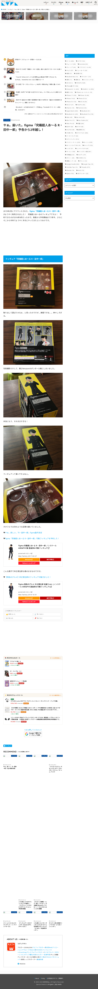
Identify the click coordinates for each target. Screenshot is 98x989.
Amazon (28, 559)
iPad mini (82, 108)
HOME (4, 9)
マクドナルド (82, 133)
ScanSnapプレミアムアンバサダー (31, 952)
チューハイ (71, 64)
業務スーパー (71, 161)
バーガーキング (72, 136)
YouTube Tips (72, 167)
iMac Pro (70, 123)
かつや (80, 127)
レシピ (70, 148)
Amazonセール (73, 89)
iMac (69, 117)
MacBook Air (72, 114)
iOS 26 (83, 102)
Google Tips (88, 164)
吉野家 (81, 130)
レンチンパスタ (82, 148)
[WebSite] (21, 964)
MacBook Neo (72, 76)
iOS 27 (70, 105)
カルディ (82, 155)
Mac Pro (71, 120)
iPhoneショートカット (84, 92)
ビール (70, 61)
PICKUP (80, 83)
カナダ (81, 61)
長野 (69, 73)
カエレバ (28, 553)
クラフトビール (85, 67)
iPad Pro (81, 105)
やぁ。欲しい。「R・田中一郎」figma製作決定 (23, 532)
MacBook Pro (88, 114)
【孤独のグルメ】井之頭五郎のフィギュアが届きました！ (28, 577)
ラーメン (71, 151)
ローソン (88, 142)
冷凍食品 (70, 155)
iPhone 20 (82, 98)
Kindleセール (88, 89)
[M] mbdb (58, 984)
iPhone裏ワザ (72, 86)
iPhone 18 (84, 95)
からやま (70, 130)
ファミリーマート (73, 142)
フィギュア (10, 9)
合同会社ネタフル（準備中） (55, 978)
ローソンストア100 (73, 145)
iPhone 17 (71, 95)
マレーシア (71, 67)
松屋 (81, 123)
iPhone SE (71, 102)
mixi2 (81, 170)
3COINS (82, 158)
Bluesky (70, 170)
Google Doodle (73, 164)
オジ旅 (42, 957)
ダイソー (70, 158)
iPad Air (70, 108)
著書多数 (40, 959)
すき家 (70, 133)
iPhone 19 (71, 98)
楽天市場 (49, 559)
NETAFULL (46, 982)
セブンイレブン (73, 139)
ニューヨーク (82, 70)
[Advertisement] (33, 40)
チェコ (70, 70)
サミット (83, 161)
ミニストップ (88, 80)
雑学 (70, 92)
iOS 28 (70, 83)
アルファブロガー (38, 947)
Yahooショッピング (29, 563)
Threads (85, 167)
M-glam (50, 984)
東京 (69, 80)
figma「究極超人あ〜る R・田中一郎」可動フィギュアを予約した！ (32, 538)
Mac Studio (83, 120)
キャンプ (88, 145)
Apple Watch (72, 111)
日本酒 (79, 73)
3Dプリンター (83, 173)
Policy (43, 978)
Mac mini (80, 117)
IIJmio (70, 173)
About (37, 978)
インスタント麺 (85, 151)
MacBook (86, 111)
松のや (70, 127)
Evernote (83, 64)
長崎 (78, 80)
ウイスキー (86, 76)
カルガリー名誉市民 (43, 955)
